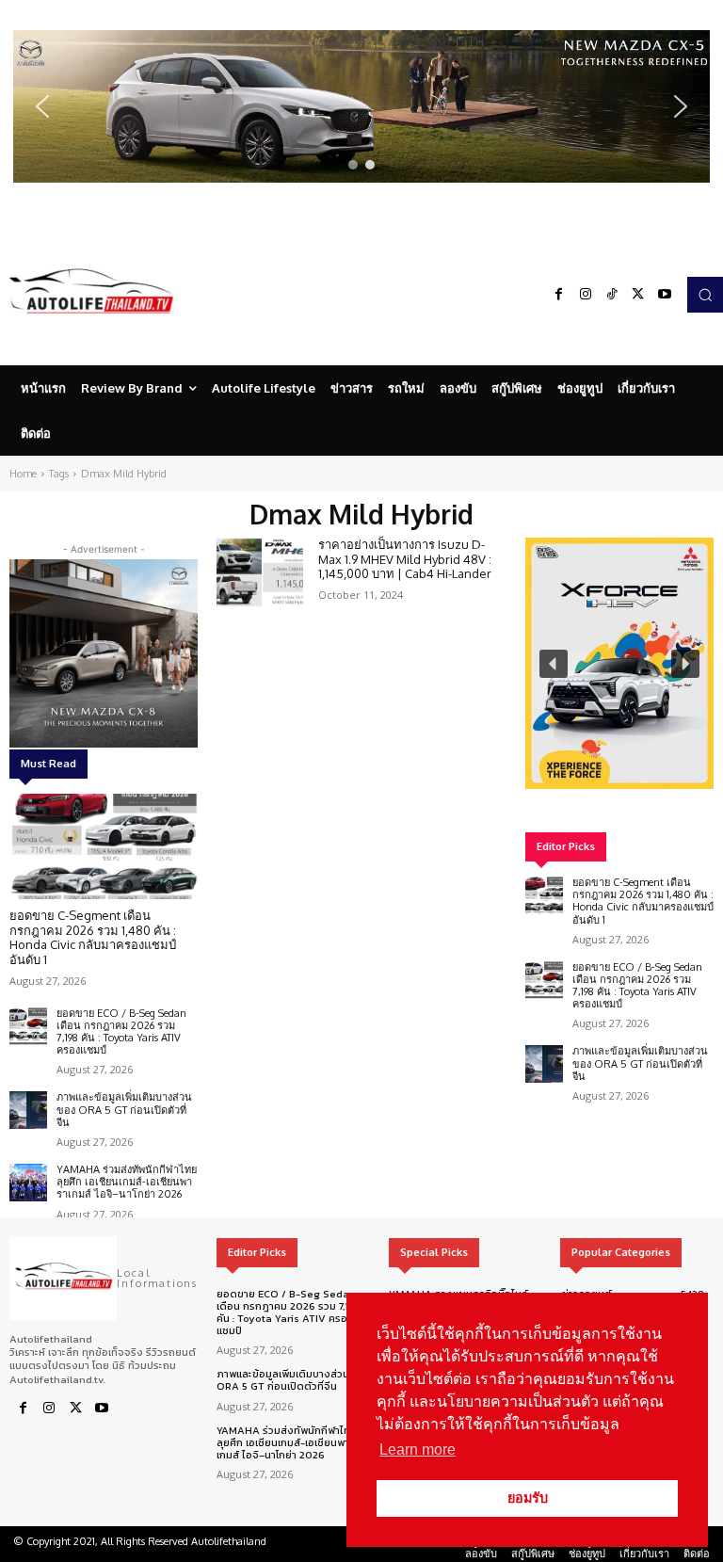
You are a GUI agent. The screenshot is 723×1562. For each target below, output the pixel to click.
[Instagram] (585, 295)
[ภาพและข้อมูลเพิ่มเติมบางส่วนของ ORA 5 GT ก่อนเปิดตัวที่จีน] (28, 1110)
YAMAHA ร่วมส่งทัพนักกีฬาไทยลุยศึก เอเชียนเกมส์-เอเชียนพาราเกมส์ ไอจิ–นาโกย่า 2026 (126, 1181)
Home (23, 473)
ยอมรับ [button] (527, 1498)
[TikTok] (612, 295)
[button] (361, 106)
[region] (361, 106)
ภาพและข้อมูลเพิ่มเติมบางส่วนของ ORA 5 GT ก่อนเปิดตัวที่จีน (124, 1109)
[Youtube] (664, 295)
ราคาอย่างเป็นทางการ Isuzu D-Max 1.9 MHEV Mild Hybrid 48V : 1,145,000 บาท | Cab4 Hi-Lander (404, 559)
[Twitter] (638, 295)
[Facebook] (559, 295)
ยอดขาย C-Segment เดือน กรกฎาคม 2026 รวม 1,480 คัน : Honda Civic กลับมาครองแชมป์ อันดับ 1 (92, 937)
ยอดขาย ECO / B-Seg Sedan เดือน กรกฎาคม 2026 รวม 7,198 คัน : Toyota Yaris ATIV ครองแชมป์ (121, 1031)
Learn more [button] (417, 1449)
